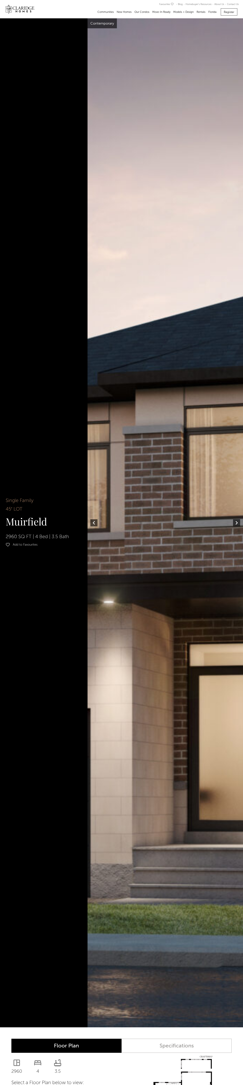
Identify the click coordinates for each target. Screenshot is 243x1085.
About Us (219, 4)
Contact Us (233, 4)
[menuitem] (167, 4)
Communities (105, 12)
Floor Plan (66, 1045)
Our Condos (141, 12)
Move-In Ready (161, 12)
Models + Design (183, 12)
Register (229, 12)
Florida (212, 12)
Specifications (177, 1045)
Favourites (164, 4)
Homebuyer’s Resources (199, 4)
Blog (180, 4)
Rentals (201, 12)
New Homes (124, 12)
